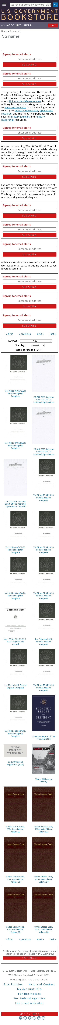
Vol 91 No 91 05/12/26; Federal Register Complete (15, 393)
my (11, 25)
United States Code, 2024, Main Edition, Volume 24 (43, 829)
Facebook (20, 1018)
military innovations (26, 110)
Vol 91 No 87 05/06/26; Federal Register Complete (15, 445)
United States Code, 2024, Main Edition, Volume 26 (15, 879)
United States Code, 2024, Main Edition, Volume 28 (15, 929)
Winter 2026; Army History (43, 780)
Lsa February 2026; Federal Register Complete (43, 641)
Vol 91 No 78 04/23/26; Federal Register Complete (43, 688)
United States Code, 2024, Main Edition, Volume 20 (43, 929)
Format (13, 340)
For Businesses (29, 993)
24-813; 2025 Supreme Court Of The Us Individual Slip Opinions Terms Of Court (43, 452)
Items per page (24, 349)
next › (40, 334)
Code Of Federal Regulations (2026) (15, 763)
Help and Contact (42, 984)
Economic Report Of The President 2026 (43, 737)
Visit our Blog (30, 1013)
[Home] (29, 18)
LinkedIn (43, 1018)
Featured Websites (29, 1003)
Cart (53, 25)
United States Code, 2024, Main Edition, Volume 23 (15, 829)
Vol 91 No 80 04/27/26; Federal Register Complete (15, 733)
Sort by (20, 345)
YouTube (34, 1018)
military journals (20, 116)
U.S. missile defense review (25, 101)
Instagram (29, 1018)
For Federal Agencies (30, 998)
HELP (28, 25)
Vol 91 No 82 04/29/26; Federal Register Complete (43, 550)
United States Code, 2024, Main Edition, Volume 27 (43, 879)
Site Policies (13, 984)
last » (53, 334)
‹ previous (25, 334)
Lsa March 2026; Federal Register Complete (15, 686)
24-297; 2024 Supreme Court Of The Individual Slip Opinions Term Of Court (15, 504)
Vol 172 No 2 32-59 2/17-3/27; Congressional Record (15, 641)
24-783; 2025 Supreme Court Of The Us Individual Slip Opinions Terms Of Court (43, 399)
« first (9, 334)
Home (4, 31)
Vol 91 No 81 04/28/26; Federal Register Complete (43, 596)
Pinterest (38, 1018)
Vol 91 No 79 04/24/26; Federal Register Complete (43, 498)
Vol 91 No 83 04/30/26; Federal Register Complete (15, 596)
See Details (29, 957)
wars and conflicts (15, 107)
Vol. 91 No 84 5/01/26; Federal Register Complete (15, 550)
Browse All (14, 31)
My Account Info (29, 989)
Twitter (25, 1018)
